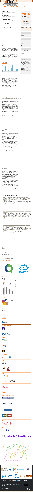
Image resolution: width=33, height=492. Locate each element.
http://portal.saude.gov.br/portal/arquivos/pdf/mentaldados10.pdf (11, 98)
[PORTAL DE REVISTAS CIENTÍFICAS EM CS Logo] (8, 398)
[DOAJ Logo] (8, 382)
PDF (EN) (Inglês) (30, 28)
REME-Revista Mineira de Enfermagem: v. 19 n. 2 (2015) (18, 203)
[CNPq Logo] (10, 477)
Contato (4, 489)
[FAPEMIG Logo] (16, 477)
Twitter (19, 480)
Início (3, 4)
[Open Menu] (2, 1)
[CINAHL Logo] (7, 358)
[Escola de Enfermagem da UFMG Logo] (23, 476)
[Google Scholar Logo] (4, 346)
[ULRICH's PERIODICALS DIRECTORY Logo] (7, 404)
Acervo (5, 4)
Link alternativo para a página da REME (7, 405)
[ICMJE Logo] (20, 469)
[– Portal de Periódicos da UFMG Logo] (29, 476)
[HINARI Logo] (5, 376)
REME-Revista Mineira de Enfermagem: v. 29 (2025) (16, 239)
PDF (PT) (26, 29)
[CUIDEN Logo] (3, 352)
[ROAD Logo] (5, 387)
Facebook (10, 480)
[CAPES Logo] (4, 477)
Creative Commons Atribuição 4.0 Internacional (26, 488)
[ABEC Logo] (5, 470)
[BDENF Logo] (4, 323)
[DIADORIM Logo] (5, 393)
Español (3, 247)
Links (5, 480)
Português (3, 248)
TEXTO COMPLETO (22, 28)
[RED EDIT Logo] (12, 471)
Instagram (14, 480)
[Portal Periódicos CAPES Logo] (7, 416)
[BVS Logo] (28, 470)
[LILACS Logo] (6, 335)
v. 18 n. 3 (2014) (9, 4)
